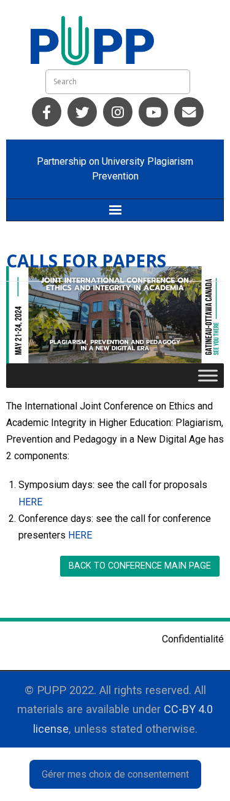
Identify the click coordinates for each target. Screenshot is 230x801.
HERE (30, 502)
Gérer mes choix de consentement (115, 774)
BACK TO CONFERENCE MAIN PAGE (140, 566)
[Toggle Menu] (208, 375)
